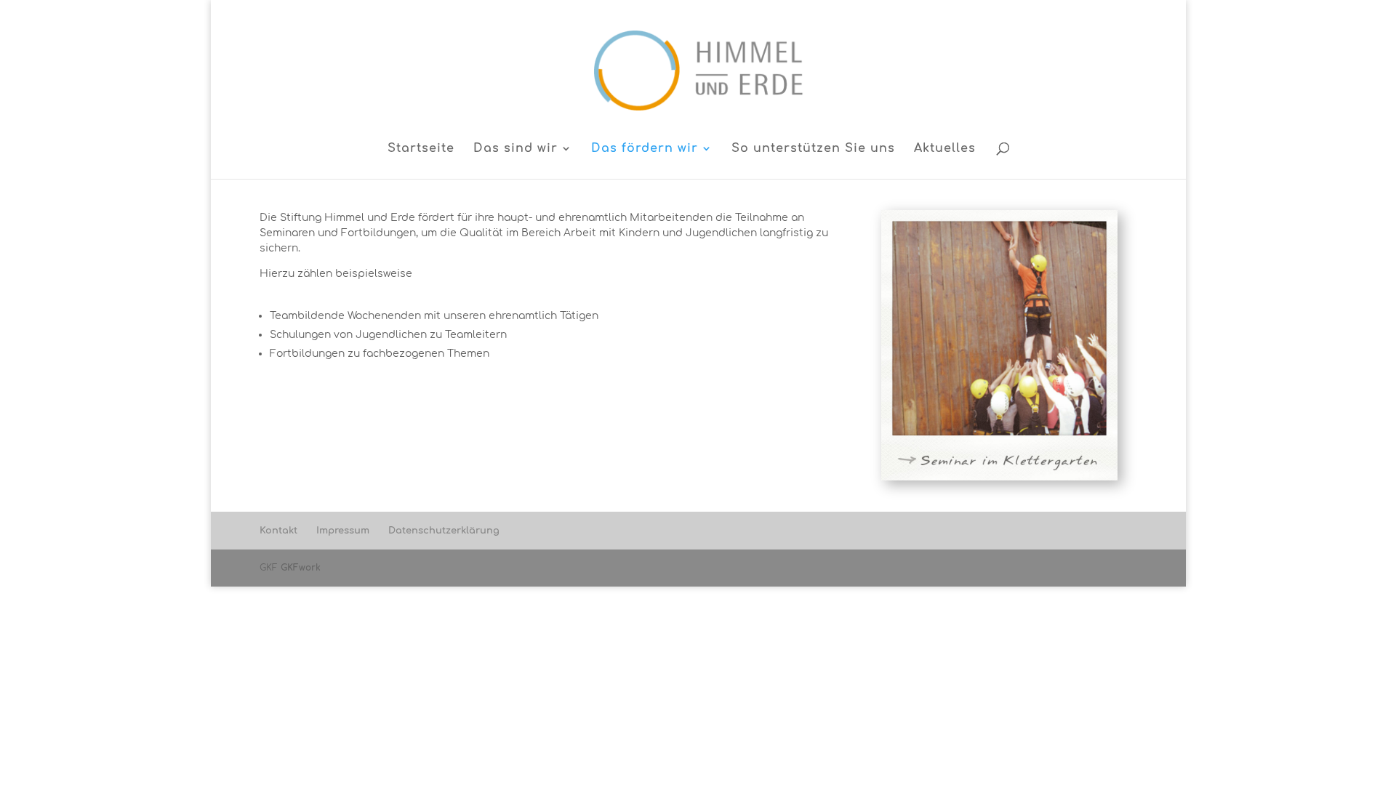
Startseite (421, 149)
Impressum (342, 531)
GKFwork (301, 568)
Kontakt (278, 531)
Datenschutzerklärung (444, 531)
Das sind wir (515, 149)
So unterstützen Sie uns (813, 149)
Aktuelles (945, 149)
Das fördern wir (644, 149)
